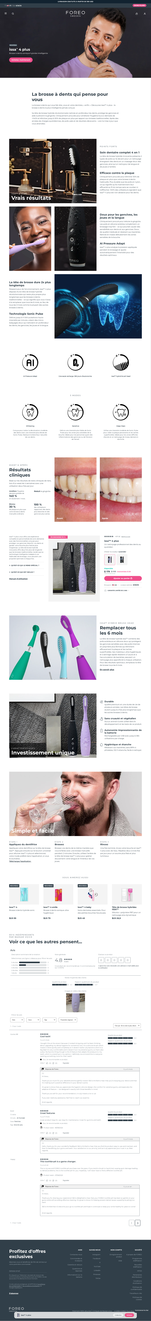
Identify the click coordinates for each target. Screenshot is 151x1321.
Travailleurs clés (136, 1293)
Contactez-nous (76, 1255)
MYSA (139, 1271)
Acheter (129, 1315)
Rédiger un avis (125, 536)
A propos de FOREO (134, 1255)
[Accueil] (75, 14)
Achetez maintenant (20, 60)
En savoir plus (107, 669)
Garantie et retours (75, 1265)
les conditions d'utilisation (31, 1286)
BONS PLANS (139, 5)
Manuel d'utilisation (18, 579)
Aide (120, 1261)
